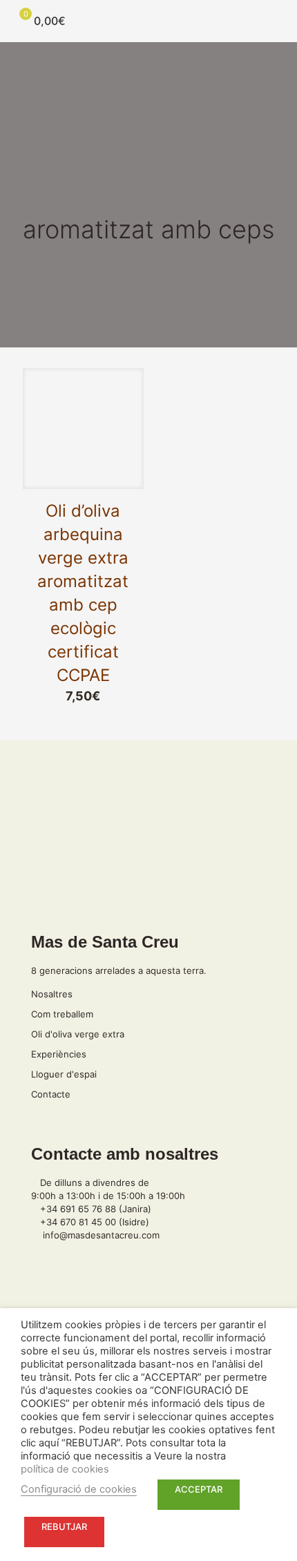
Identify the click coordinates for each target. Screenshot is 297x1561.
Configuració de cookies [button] (79, 1489)
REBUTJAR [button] (64, 1526)
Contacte (50, 1094)
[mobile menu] (278, 20)
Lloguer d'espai (64, 1074)
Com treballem (62, 1013)
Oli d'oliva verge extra (77, 1034)
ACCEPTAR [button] (198, 1489)
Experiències (58, 1054)
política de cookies (65, 1469)
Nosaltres (52, 993)
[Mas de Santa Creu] (148, 20)
